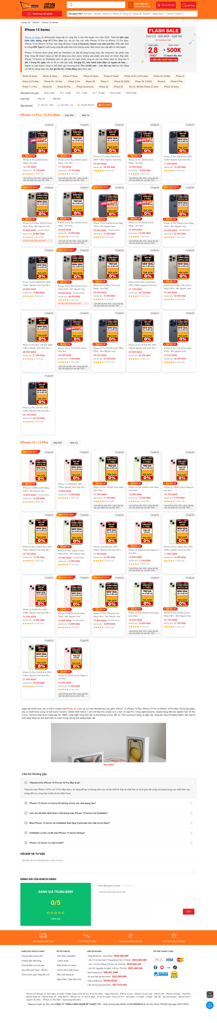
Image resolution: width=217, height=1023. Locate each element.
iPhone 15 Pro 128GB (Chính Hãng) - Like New (35, 161)
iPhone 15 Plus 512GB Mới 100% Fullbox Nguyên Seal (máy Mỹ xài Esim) (37, 674)
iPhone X (104, 81)
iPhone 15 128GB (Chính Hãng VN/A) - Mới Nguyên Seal (36, 489)
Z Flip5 (149, 997)
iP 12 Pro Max (96, 994)
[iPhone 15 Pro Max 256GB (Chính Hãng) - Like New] (73, 138)
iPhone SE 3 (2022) (143, 81)
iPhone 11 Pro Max (30, 81)
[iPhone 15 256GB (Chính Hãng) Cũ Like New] (144, 529)
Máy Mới (57, 99)
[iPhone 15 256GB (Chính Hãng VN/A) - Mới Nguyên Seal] (73, 594)
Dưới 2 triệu (49, 93)
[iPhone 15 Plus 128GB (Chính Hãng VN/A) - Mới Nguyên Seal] (73, 531)
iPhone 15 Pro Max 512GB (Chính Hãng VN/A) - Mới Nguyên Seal (72, 287)
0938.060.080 (142, 5)
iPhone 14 (127, 14)
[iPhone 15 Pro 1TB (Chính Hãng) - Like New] (73, 327)
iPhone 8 (161, 81)
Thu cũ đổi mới (167, 5)
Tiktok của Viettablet (176, 967)
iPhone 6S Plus (64, 87)
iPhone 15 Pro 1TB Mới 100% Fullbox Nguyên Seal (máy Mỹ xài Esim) (37, 409)
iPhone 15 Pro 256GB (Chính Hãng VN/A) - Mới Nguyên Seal (179, 224)
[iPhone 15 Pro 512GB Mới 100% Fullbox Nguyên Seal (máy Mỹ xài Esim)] (144, 327)
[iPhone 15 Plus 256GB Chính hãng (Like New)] (144, 466)
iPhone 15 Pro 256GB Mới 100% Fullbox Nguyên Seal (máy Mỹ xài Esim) (37, 284)
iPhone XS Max (173, 994)
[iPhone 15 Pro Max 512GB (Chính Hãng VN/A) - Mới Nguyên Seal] (73, 266)
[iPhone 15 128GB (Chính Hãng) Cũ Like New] (179, 466)
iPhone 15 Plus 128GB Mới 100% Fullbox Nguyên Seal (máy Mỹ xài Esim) (37, 548)
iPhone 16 (107, 14)
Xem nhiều (106, 105)
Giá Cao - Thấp (47, 105)
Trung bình (128, 885)
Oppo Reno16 (111, 994)
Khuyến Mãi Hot (87, 105)
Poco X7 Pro (118, 997)
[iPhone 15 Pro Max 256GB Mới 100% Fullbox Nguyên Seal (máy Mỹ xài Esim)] (108, 138)
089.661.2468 (111, 972)
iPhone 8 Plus (177, 81)
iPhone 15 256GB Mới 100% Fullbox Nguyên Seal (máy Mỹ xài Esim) (37, 611)
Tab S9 (157, 997)
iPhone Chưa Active (85, 87)
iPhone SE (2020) (121, 81)
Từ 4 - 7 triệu (81, 93)
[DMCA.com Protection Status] (173, 974)
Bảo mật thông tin (65, 974)
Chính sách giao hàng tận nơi (35, 974)
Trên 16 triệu (131, 93)
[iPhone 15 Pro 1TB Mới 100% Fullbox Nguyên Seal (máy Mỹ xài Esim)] (38, 389)
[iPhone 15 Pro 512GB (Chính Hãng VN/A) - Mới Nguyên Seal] (108, 327)
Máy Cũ (41, 99)
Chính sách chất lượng (67, 970)
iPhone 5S (103, 87)
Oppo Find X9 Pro (80, 994)
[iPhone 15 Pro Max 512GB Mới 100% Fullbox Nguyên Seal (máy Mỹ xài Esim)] (144, 264)
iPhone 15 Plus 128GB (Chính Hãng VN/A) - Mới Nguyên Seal (71, 552)
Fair (126, 885)
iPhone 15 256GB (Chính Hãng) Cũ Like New (143, 551)
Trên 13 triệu (115, 93)
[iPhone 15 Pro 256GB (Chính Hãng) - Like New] (143, 138)
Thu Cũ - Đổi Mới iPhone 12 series (144, 87)
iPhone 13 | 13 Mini (162, 76)
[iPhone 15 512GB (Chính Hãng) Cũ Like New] (73, 654)
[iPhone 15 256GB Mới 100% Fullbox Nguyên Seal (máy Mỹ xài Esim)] (38, 591)
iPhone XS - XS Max (53, 81)
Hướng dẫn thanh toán (32, 956)
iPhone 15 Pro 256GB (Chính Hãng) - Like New (141, 161)
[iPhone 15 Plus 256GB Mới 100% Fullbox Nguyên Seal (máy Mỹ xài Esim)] (179, 529)
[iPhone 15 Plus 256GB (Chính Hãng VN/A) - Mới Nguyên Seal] (108, 594)
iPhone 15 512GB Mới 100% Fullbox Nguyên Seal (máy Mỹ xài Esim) (107, 548)
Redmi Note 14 (33, 997)
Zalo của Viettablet (169, 967)
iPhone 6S (47, 87)
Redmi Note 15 (49, 997)
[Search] (71, 5)
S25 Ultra (97, 14)
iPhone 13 (75, 997)
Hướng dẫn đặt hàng (31, 960)
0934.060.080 (139, 960)
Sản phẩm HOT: (75, 14)
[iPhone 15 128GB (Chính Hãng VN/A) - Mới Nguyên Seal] (38, 468)
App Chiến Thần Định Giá (69, 979)
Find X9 (170, 14)
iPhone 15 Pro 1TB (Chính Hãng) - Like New (72, 349)
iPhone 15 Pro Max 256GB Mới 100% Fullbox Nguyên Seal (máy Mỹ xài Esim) (107, 158)
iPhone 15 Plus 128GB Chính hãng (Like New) (108, 488)
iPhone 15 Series (33, 37)
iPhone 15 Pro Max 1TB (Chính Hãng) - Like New (106, 287)
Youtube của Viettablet (163, 967)
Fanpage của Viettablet (156, 967)
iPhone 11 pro (126, 994)
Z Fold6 (60, 994)
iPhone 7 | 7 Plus (29, 87)
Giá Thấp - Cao (67, 105)
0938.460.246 (134, 964)
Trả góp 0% (49, 125)
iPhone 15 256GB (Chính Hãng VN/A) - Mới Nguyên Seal (71, 615)
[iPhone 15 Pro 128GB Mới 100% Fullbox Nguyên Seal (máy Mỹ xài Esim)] (179, 138)
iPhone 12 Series (111, 76)
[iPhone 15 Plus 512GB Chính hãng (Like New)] (144, 591)
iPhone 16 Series (50, 76)
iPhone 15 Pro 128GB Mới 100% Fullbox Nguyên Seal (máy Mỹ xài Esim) (178, 158)
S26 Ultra (88, 14)
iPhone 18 (137, 14)
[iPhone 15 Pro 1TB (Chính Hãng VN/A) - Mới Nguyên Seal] (179, 327)
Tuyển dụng (62, 960)
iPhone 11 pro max (143, 994)
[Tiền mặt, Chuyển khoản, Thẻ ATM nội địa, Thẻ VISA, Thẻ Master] (169, 959)
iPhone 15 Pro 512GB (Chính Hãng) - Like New (141, 224)
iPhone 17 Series (70, 76)
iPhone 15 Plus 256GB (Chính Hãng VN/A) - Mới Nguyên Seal (106, 615)
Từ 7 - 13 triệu (98, 93)
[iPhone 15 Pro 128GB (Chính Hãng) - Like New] (38, 138)
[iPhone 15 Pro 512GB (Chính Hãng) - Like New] (143, 201)
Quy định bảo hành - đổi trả (34, 970)
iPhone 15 (117, 14)
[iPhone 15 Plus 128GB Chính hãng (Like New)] (108, 466)
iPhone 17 (179, 14)
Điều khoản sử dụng (66, 965)
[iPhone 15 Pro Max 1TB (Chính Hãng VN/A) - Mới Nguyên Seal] (179, 264)
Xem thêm (108, 764)
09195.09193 (110, 980)
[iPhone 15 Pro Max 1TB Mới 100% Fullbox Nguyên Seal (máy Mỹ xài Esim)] (38, 327)
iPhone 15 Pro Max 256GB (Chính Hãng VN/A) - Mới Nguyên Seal (37, 224)
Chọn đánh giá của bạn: (109, 885)
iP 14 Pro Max (103, 997)
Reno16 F (147, 14)
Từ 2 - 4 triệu (65, 93)
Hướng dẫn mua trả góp (33, 965)
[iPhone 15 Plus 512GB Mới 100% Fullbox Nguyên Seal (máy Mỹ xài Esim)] (38, 654)
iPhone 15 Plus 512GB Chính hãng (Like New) (143, 614)
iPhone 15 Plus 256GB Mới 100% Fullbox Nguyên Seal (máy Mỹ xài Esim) (178, 548)
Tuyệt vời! (133, 885)
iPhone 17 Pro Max (52, 999)
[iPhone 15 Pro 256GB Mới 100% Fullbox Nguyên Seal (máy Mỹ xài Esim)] (38, 264)
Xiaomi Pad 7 (184, 997)
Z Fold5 (140, 997)
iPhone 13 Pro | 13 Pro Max (136, 76)
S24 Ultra (51, 994)
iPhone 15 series (74, 708)
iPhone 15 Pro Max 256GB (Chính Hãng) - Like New (72, 161)
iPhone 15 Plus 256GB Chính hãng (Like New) (143, 488)
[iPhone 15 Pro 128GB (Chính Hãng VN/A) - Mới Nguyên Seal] (108, 201)
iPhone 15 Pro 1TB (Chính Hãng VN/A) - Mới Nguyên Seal (177, 349)
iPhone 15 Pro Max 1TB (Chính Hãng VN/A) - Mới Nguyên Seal (177, 287)
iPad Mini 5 (63, 997)
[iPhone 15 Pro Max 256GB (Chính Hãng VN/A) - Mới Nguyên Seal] (38, 204)
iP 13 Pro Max (88, 997)
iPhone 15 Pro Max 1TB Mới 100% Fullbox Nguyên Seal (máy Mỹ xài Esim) (38, 347)
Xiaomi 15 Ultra (33, 999)
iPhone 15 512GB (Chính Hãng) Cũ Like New (73, 677)
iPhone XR (90, 81)
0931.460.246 (135, 968)
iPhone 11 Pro (74, 81)
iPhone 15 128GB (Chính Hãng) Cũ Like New (179, 488)
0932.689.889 (119, 976)
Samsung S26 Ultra (72, 999)
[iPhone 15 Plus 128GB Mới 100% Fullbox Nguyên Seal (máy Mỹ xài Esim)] (38, 529)
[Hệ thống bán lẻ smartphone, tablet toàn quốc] (30, 5)
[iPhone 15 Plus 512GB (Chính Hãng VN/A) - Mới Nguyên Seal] (179, 591)
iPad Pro (186, 994)
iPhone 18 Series (171, 87)
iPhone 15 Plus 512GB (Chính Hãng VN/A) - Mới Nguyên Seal (177, 614)
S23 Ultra (130, 997)
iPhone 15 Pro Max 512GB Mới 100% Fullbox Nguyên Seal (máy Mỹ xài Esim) (143, 284)
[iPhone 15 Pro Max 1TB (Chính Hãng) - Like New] (108, 264)
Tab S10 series (169, 997)
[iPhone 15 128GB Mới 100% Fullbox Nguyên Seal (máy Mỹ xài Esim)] (73, 466)
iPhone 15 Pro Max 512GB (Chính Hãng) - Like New (72, 224)
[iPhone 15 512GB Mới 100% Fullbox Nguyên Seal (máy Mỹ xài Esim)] (108, 529)
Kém (124, 885)
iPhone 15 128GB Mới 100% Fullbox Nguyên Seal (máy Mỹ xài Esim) (72, 486)
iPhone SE (118, 87)
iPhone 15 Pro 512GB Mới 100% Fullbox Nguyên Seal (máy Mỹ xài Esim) (143, 347)
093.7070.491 (119, 985)
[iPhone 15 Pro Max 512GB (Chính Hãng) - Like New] (73, 201)
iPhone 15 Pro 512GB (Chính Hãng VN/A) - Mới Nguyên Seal (108, 349)
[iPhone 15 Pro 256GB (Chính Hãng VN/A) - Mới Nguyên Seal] (179, 204)
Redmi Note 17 (159, 14)
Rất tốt (131, 885)
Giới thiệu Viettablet (66, 956)
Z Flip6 (68, 994)
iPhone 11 (180, 76)
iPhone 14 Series (91, 76)
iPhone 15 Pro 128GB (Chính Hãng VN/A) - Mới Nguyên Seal (108, 224)
